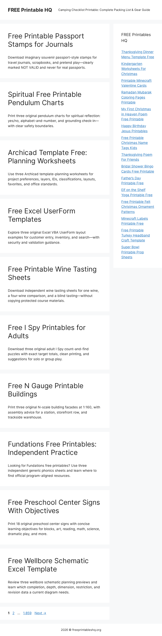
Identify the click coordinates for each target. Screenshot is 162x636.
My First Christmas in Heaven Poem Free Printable (136, 114)
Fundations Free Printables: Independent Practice (52, 448)
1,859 (27, 613)
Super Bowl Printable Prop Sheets (132, 252)
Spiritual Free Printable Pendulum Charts (44, 98)
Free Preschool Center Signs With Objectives (54, 506)
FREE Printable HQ (30, 10)
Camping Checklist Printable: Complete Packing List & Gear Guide (104, 10)
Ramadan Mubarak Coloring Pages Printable (136, 97)
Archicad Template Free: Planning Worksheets (47, 156)
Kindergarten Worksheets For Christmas (133, 69)
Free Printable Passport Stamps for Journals (46, 40)
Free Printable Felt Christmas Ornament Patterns (137, 207)
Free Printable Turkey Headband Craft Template (135, 235)
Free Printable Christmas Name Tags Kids (134, 143)
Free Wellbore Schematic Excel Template (48, 564)
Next (40, 613)
